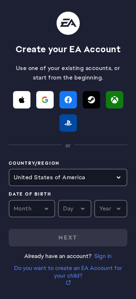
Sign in (103, 256)
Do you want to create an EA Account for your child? (68, 271)
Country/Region (34, 163)
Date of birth (30, 194)
